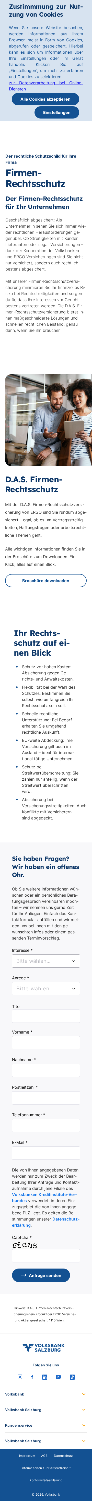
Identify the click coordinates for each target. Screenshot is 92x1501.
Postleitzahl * (25, 1087)
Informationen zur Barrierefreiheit (46, 1468)
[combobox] (46, 961)
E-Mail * (20, 1142)
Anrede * (20, 977)
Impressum (27, 1456)
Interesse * (22, 950)
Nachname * (24, 1059)
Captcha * (22, 1237)
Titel (16, 1006)
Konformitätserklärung (45, 1480)
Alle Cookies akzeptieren (45, 99)
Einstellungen (57, 112)
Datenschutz (63, 1456)
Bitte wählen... (35, 989)
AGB (44, 1456)
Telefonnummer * (28, 1114)
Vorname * (22, 1032)
